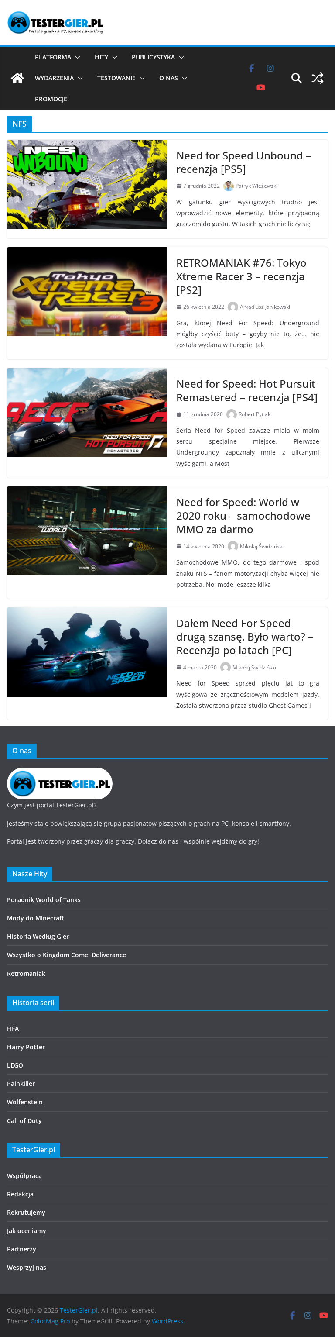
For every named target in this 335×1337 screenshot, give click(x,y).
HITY (101, 57)
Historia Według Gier (38, 936)
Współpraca (24, 1176)
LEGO (15, 1065)
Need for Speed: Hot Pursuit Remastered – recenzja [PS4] (247, 390)
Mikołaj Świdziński (262, 546)
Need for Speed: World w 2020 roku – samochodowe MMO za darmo (243, 515)
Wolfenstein (25, 1102)
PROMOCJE (51, 99)
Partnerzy (21, 1249)
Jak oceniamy (26, 1231)
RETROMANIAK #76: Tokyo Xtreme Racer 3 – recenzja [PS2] (241, 276)
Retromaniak (26, 973)
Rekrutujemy (26, 1212)
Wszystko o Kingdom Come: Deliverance (66, 955)
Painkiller (21, 1083)
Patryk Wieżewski (256, 186)
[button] (76, 57)
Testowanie (116, 78)
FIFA (13, 1028)
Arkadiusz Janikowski (265, 306)
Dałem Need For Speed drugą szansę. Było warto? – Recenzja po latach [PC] (244, 636)
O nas (168, 78)
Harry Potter (26, 1047)
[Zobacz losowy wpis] (317, 78)
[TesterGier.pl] (17, 78)
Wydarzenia (54, 78)
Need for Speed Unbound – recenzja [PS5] (243, 162)
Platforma (53, 57)
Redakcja (20, 1194)
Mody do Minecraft (35, 918)
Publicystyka (153, 57)
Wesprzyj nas (26, 1267)
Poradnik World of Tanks (44, 900)
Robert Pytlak (254, 414)
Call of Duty (24, 1120)
